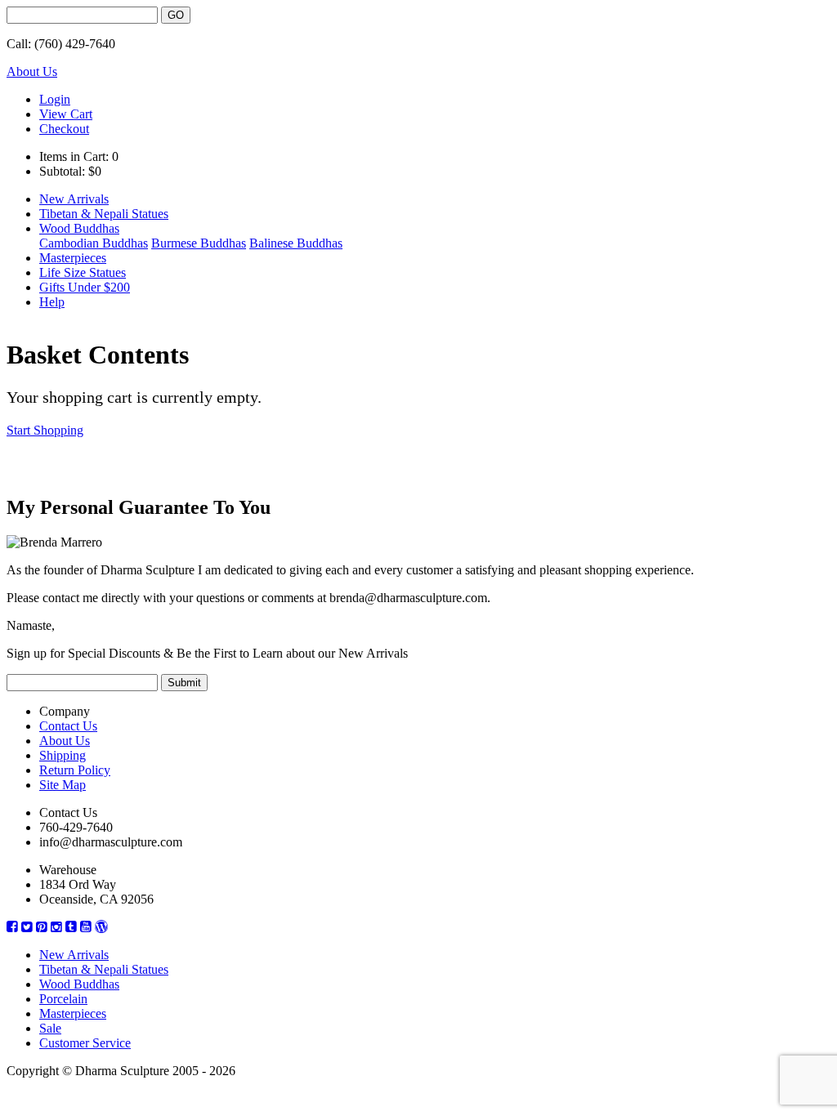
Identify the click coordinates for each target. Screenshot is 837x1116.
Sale (50, 1028)
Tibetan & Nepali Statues (103, 214)
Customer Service (85, 1043)
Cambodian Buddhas (93, 243)
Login (54, 99)
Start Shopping (45, 430)
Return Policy (74, 770)
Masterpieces (72, 258)
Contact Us (68, 726)
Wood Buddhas (79, 228)
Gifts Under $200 (84, 287)
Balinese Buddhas (295, 243)
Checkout (64, 129)
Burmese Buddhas (198, 243)
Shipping (62, 755)
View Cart (65, 114)
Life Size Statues (82, 272)
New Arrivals (74, 199)
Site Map (62, 785)
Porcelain (63, 999)
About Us (32, 71)
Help (52, 302)
